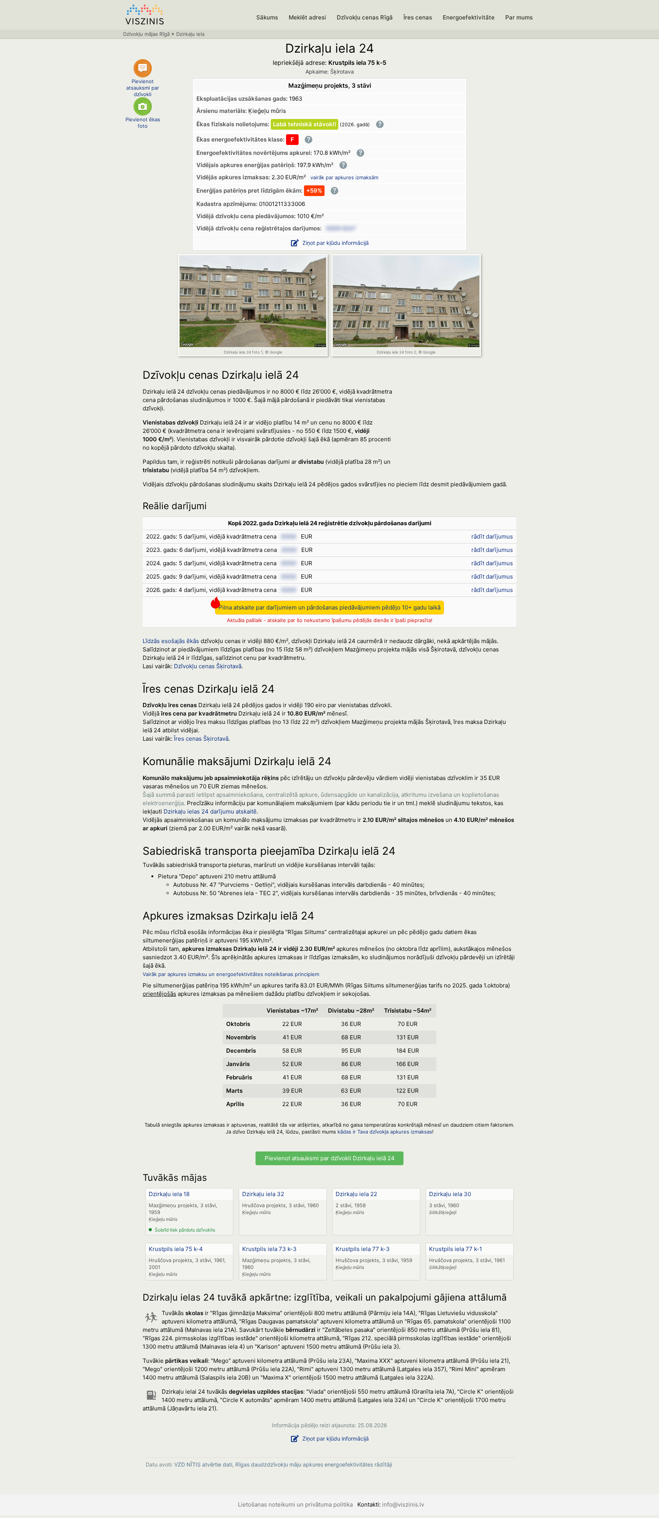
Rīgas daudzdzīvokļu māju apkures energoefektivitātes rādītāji (313, 1464)
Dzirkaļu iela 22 (356, 1194)
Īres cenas (417, 17)
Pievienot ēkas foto (142, 122)
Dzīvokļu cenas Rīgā (365, 17)
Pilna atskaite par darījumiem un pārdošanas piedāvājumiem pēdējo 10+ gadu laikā (329, 607)
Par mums (519, 17)
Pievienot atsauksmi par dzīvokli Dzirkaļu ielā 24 (330, 1158)
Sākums (267, 17)
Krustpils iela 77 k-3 (363, 1249)
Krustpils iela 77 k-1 (455, 1249)
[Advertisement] (459, 433)
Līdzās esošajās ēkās (171, 641)
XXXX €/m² (341, 228)
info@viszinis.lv (403, 1504)
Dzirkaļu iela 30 (450, 1194)
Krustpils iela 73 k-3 (269, 1249)
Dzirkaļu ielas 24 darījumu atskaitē (210, 811)
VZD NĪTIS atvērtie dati (203, 1464)
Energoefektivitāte (469, 17)
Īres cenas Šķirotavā (201, 738)
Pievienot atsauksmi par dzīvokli (142, 86)
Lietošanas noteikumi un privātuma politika (295, 1504)
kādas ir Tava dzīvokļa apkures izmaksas (385, 1132)
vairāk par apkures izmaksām (344, 177)
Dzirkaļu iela (190, 34)
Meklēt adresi (307, 17)
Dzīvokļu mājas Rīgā (146, 34)
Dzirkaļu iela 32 (263, 1194)
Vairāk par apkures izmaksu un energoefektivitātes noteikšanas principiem (231, 974)
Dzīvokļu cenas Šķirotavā (207, 666)
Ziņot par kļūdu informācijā (335, 243)
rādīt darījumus (492, 536)
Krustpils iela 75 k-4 (176, 1249)
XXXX (288, 536)
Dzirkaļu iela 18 (169, 1194)
